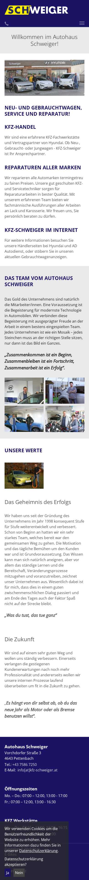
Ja (7, 872)
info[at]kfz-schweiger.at (38, 770)
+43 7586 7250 (24, 764)
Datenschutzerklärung (38, 850)
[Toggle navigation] (81, 23)
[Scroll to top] (78, 869)
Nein (19, 872)
